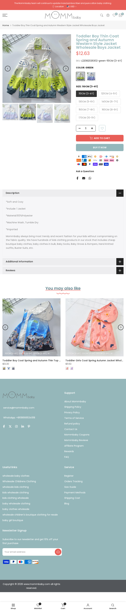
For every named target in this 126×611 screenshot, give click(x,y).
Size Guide (70, 487)
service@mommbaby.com (18, 407)
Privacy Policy (72, 412)
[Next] (66, 68)
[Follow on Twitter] (10, 426)
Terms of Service (74, 418)
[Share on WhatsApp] (89, 178)
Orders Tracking (73, 481)
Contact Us (70, 429)
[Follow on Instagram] (16, 426)
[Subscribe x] (58, 552)
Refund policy (72, 423)
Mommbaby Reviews (76, 440)
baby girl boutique (12, 520)
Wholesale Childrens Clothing (19, 481)
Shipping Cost (72, 498)
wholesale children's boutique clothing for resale (30, 514)
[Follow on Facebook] (3, 426)
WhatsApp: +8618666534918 (19, 417)
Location (59, 6)
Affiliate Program (74, 445)
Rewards (69, 451)
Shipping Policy (72, 407)
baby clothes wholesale (15, 509)
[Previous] (7, 68)
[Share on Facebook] (77, 178)
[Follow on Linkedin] (22, 426)
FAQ (66, 457)
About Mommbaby (75, 401)
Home (5, 25)
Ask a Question (85, 171)
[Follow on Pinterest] (28, 426)
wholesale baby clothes (15, 475)
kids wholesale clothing (15, 492)
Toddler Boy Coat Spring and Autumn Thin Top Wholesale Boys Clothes (45, 360)
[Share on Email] (83, 178)
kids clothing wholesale (15, 498)
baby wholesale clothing (16, 503)
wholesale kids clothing (15, 487)
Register (69, 475)
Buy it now (99, 147)
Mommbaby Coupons (76, 434)
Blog (66, 503)
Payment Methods (74, 492)
